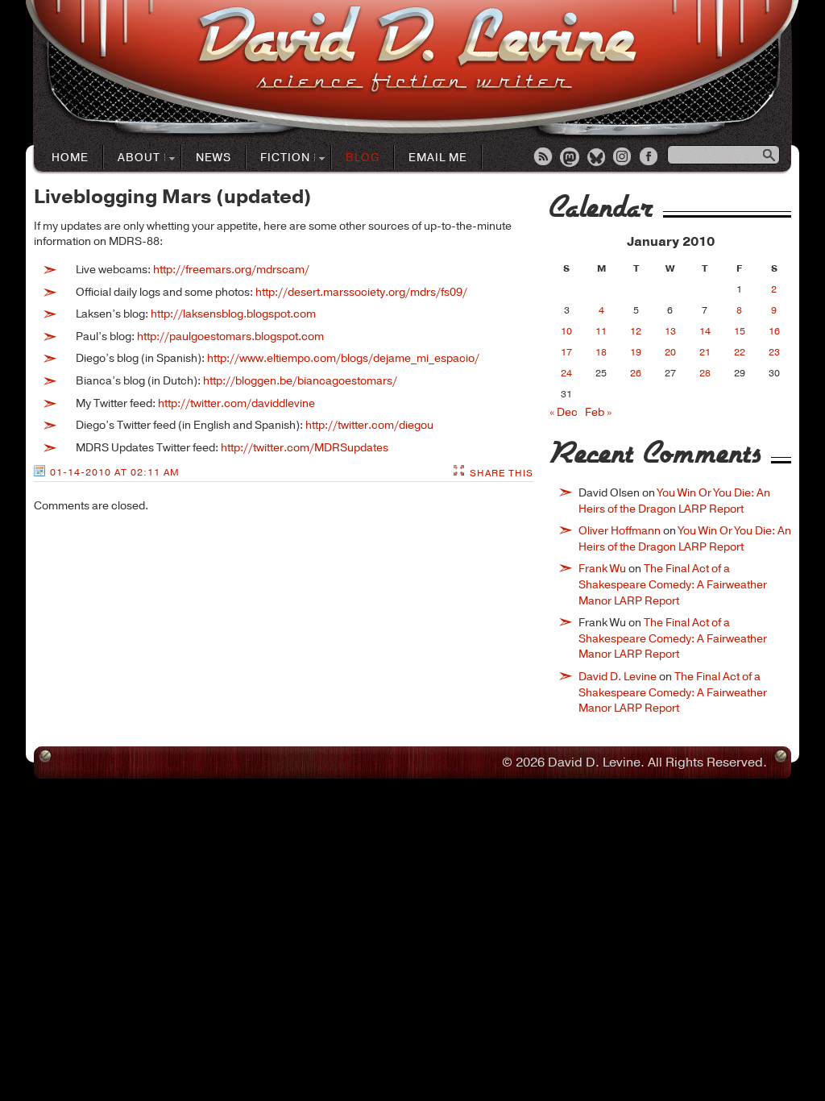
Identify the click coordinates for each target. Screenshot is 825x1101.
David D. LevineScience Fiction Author (417, 50)
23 (774, 352)
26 (635, 373)
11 (601, 331)
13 (670, 331)
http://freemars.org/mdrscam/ (231, 269)
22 (739, 352)
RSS (543, 157)
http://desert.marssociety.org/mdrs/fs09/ (361, 292)
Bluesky (597, 157)
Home (70, 157)
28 (705, 373)
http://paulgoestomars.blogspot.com (230, 336)
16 (774, 331)
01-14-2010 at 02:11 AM (115, 472)
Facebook (650, 157)
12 (635, 331)
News (213, 157)
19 (635, 352)
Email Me (437, 157)
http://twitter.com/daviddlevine (236, 403)
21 (705, 352)
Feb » (598, 412)
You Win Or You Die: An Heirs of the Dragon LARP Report (674, 501)
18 (601, 352)
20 (670, 352)
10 (566, 331)
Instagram (623, 157)
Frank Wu (602, 568)
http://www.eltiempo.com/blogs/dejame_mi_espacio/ (343, 358)
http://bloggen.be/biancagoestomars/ (300, 380)
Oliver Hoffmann (619, 530)
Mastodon (570, 157)
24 (566, 373)
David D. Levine (617, 676)
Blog (362, 157)
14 (705, 331)
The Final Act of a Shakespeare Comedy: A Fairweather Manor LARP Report (672, 584)
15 (739, 331)
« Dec (563, 412)
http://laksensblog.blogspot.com (233, 314)
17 (566, 352)
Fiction (278, 158)
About (132, 158)
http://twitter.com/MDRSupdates (304, 447)
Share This (501, 473)
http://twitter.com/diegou (369, 425)
